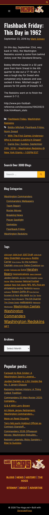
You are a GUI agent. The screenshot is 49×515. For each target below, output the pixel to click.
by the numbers (29, 262)
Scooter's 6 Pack (11, 295)
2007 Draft (28, 254)
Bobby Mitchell (16, 127)
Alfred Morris (26, 258)
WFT (6, 326)
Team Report (13, 205)
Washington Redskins (15, 233)
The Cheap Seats (11, 302)
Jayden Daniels (11, 277)
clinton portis (18, 265)
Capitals (8, 265)
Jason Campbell (35, 274)
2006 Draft (17, 255)
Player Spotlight (15, 219)
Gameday (11, 224)
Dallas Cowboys (32, 265)
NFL (29, 284)
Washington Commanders (18, 196)
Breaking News (14, 215)
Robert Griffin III (20, 291)
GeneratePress (24, 510)
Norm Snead (11, 131)
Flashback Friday (17, 119)
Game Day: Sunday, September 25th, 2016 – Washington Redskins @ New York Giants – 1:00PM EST (24, 148)
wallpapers (26, 302)
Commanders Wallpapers (20, 201)
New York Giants (19, 285)
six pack (24, 295)
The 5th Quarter (33, 299)
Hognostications (21, 274)
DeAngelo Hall (15, 270)
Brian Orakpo (16, 262)
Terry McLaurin (17, 299)
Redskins (28, 288)
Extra (23, 269)
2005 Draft (8, 255)
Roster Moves (13, 210)
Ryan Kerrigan (34, 292)
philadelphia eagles (13, 288)
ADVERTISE (36, 487)
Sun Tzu (33, 295)
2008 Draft (37, 255)
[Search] (41, 174)
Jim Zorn (22, 278)
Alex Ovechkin (12, 258)
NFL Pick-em (38, 284)
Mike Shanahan (16, 281)
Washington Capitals (27, 306)
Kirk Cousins (32, 278)
